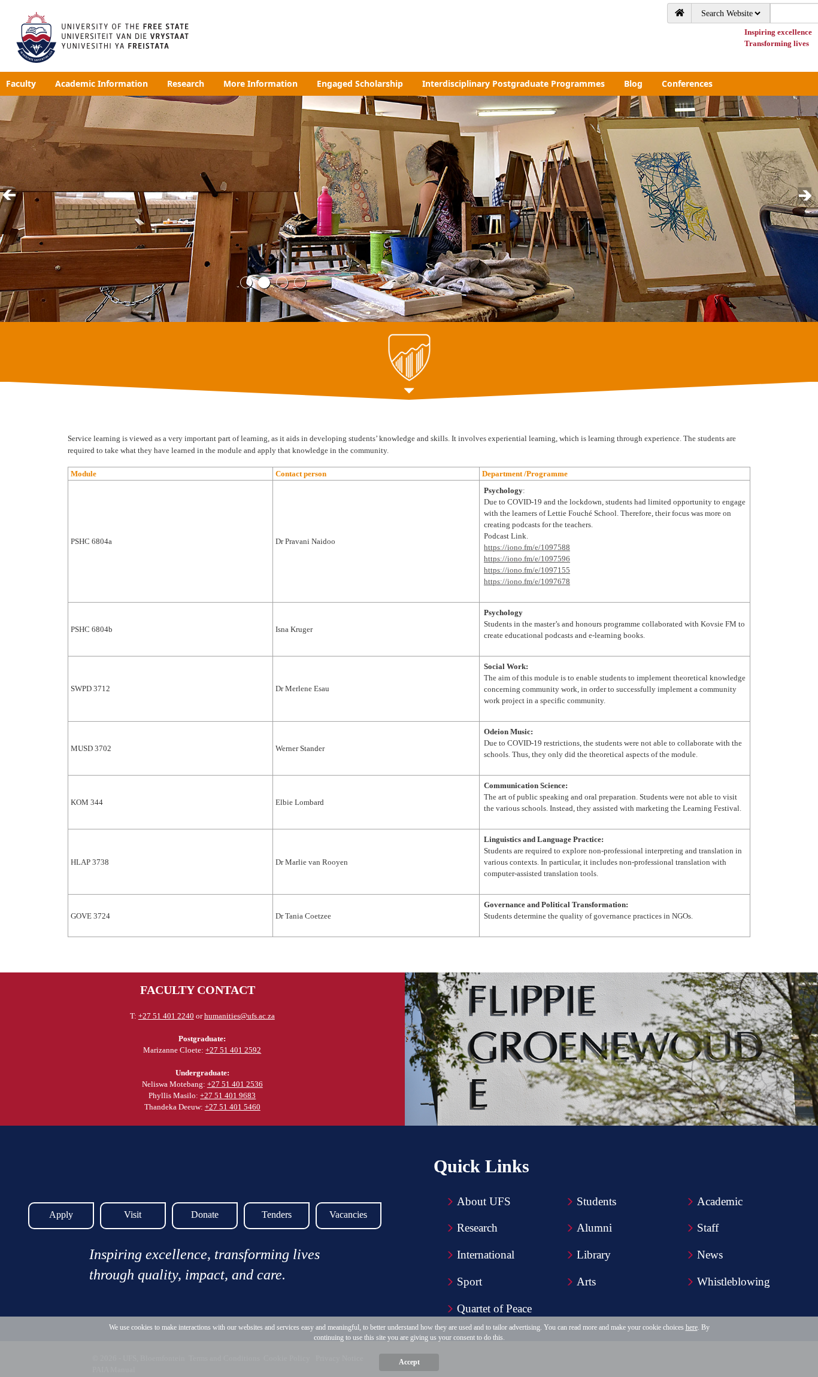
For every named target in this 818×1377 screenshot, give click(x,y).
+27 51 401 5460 (232, 1106)
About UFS (484, 1201)
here (692, 1327)
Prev (11, 195)
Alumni (594, 1227)
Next (806, 195)
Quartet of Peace (494, 1308)
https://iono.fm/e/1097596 (527, 558)
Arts (586, 1281)
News (710, 1254)
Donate (205, 1214)
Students (596, 1201)
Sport (469, 1281)
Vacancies (348, 1214)
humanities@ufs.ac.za (239, 1015)
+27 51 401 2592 (233, 1049)
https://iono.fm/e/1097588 (527, 547)
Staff (708, 1227)
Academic (720, 1201)
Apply (61, 1214)
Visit (132, 1214)
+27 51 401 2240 (166, 1015)
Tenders (277, 1214)
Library (594, 1254)
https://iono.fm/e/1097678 (527, 581)
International (485, 1254)
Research (477, 1227)
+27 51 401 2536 (235, 1084)
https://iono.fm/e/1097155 (527, 570)
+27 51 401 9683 (228, 1095)
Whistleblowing (733, 1281)
